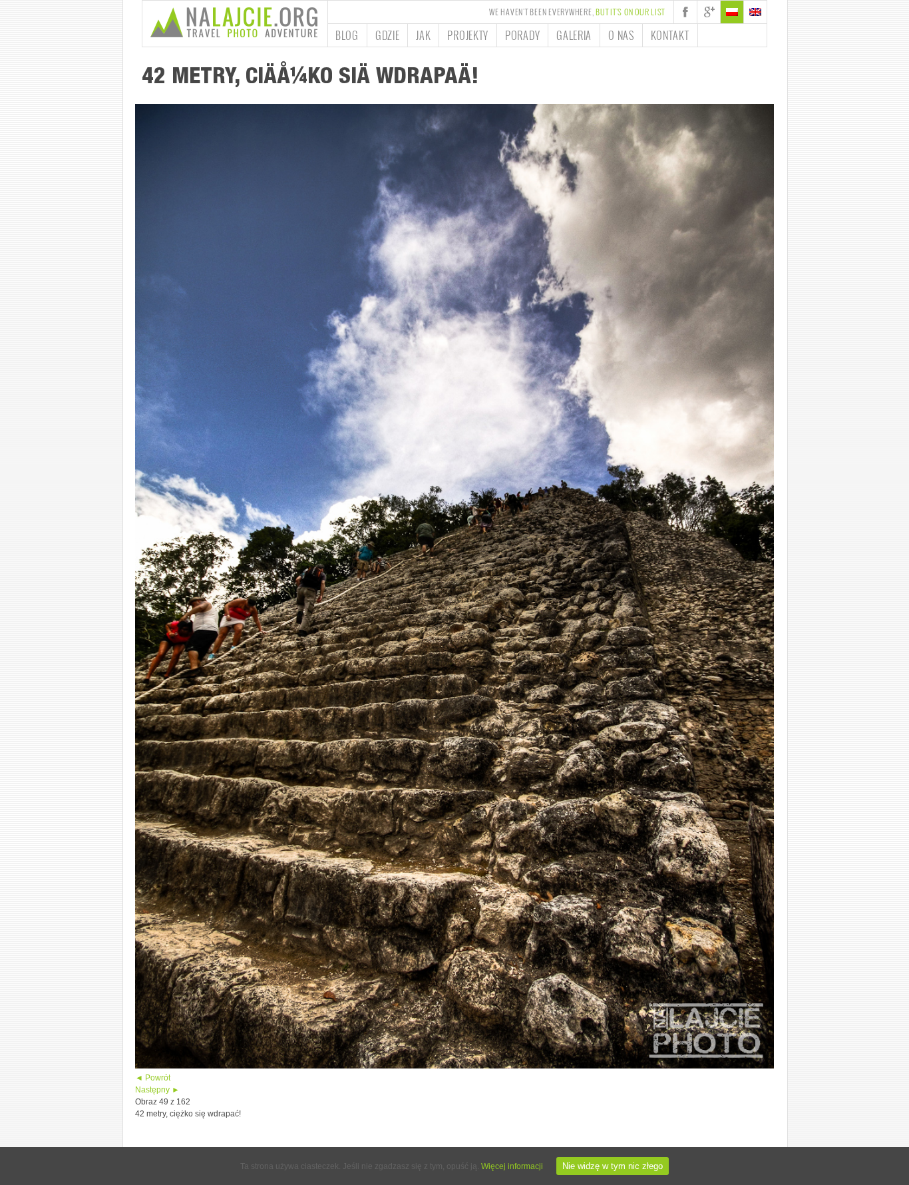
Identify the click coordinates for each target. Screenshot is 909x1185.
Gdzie (387, 35)
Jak (423, 35)
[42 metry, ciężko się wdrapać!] (454, 1065)
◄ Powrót (152, 1077)
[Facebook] (685, 12)
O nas (621, 35)
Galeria (574, 35)
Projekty (467, 35)
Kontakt (670, 35)
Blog (347, 35)
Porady (522, 35)
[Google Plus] (708, 12)
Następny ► (157, 1089)
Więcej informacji (512, 1166)
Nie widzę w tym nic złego (612, 1166)
